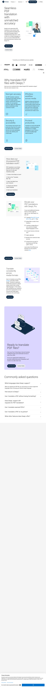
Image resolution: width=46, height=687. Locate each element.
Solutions (20, 1)
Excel (37, 217)
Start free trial (32, 1)
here (30, 250)
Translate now (10, 194)
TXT (35, 219)
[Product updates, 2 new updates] (26, 2)
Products (13, 1)
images (8, 280)
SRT (27, 219)
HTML (29, 219)
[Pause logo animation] (44, 73)
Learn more (10, 297)
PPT (35, 217)
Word (32, 217)
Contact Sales (8, 49)
